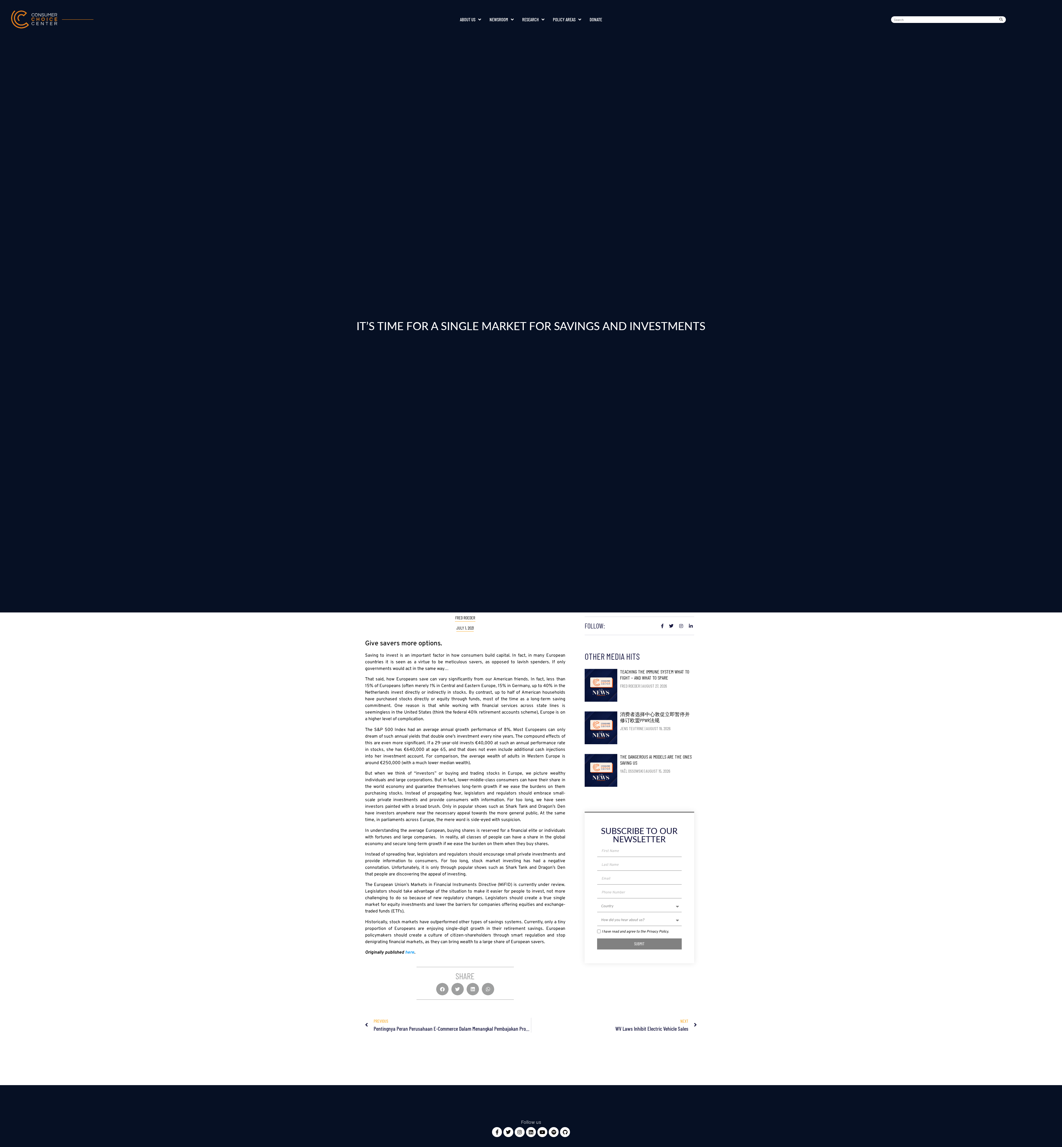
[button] (442, 989)
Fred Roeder (465, 617)
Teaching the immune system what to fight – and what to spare (654, 675)
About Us (467, 19)
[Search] (1002, 19)
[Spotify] (554, 1132)
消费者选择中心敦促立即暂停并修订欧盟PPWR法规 (655, 717)
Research (530, 19)
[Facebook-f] (497, 1132)
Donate (596, 19)
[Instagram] (520, 1132)
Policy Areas (564, 19)
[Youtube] (542, 1132)
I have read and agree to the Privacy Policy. (635, 932)
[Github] (565, 1132)
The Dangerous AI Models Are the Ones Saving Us (656, 760)
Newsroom (499, 19)
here (409, 952)
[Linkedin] (531, 1132)
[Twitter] (508, 1132)
